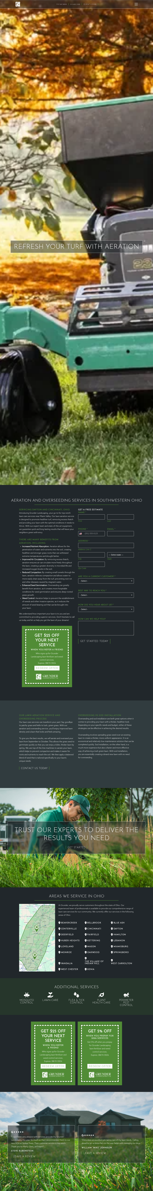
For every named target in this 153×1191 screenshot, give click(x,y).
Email (111, 529)
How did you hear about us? (96, 605)
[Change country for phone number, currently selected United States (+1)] (81, 533)
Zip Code (82, 568)
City (80, 559)
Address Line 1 (84, 549)
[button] (136, 4)
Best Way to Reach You (92, 591)
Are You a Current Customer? (96, 577)
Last (109, 521)
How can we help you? (92, 619)
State (109, 559)
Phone (82, 529)
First (80, 521)
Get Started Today (94, 641)
